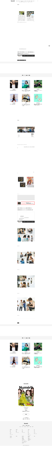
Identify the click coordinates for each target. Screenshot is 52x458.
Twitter (25, 77)
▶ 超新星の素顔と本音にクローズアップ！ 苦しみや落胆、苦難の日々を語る (25, 215)
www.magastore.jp (22, 222)
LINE (22, 77)
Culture (18, 4)
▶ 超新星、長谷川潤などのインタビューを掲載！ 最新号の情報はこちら (24, 213)
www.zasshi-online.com (26, 223)
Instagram (28, 77)
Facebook (23, 77)
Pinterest (29, 77)
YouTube (26, 77)
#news (18, 328)
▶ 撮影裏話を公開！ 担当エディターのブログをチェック (23, 53)
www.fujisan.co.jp (22, 221)
